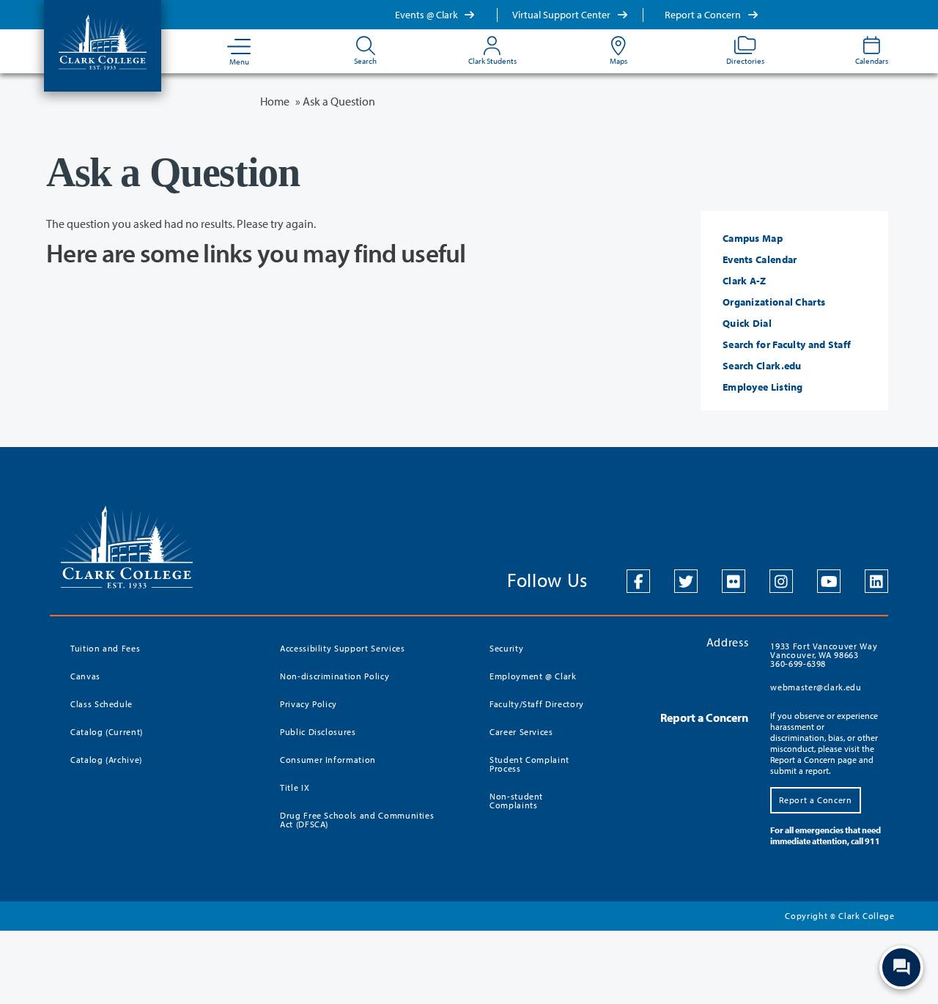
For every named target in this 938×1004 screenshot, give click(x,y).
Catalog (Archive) (106, 759)
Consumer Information (328, 759)
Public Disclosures (318, 731)
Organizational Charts (774, 302)
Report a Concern (704, 14)
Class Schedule (101, 703)
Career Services (521, 731)
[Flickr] (733, 581)
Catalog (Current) (106, 731)
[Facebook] (638, 581)
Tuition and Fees (105, 648)
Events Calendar (760, 259)
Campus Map (753, 238)
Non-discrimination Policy (334, 676)
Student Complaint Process (529, 764)
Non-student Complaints (516, 801)
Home (274, 101)
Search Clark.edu (762, 365)
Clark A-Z (745, 280)
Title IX (294, 787)
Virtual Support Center (562, 14)
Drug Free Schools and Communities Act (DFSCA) (357, 820)
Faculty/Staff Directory (537, 703)
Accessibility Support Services (342, 648)
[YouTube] (829, 581)
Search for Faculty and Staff (787, 344)
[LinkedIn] (876, 581)
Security (506, 648)
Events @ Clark (427, 14)
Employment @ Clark (533, 676)
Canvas (85, 676)
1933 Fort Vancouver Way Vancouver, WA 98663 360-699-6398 (823, 655)
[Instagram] (781, 581)
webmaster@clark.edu (815, 687)
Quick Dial (747, 323)
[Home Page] (103, 41)
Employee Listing (763, 387)
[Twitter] (686, 581)
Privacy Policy (308, 703)
